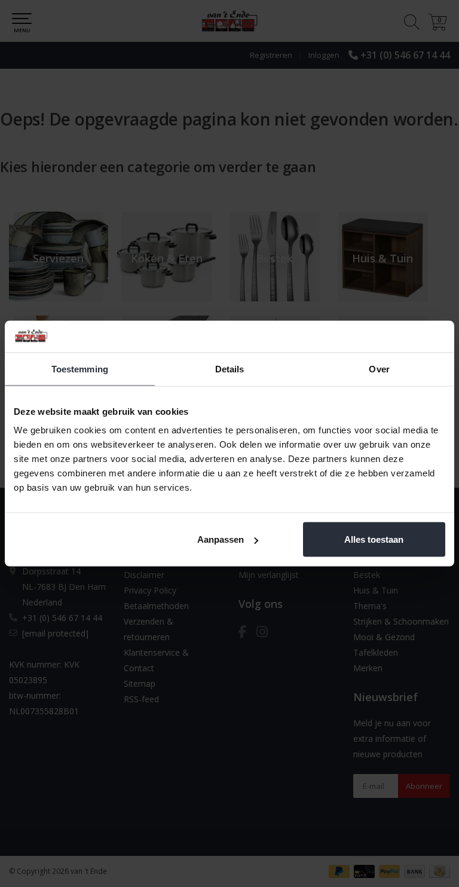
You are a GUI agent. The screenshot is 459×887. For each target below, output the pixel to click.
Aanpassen (220, 539)
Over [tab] (379, 368)
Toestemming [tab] (79, 368)
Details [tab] (229, 368)
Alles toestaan (373, 539)
